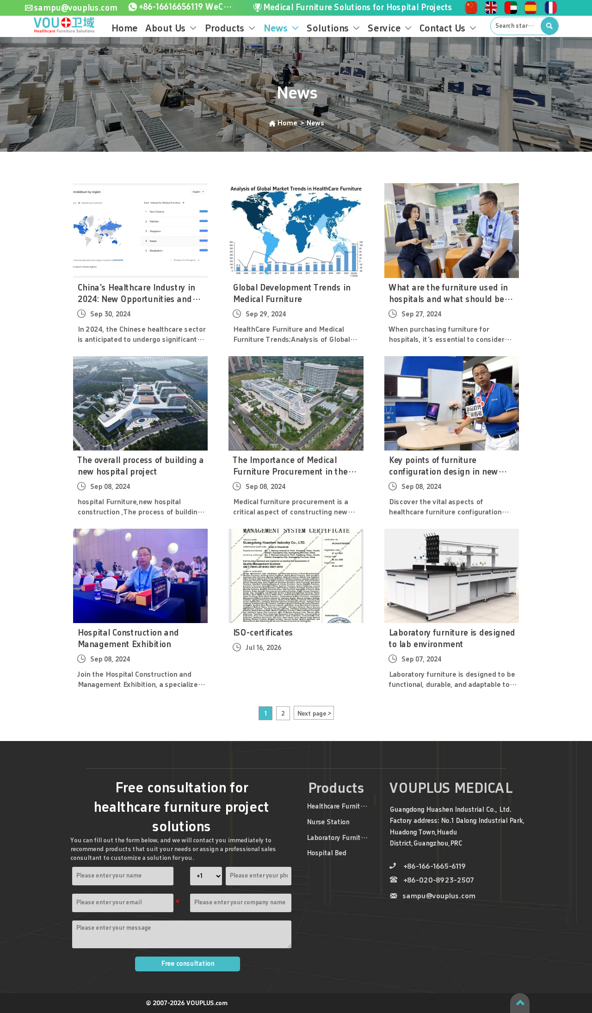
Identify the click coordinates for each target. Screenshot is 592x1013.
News (315, 123)
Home (288, 123)
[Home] (64, 25)
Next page (314, 713)
